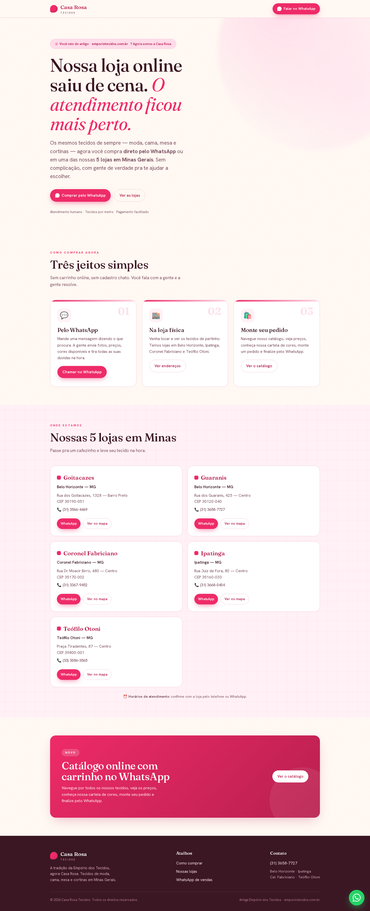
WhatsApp (69, 523)
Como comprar (189, 863)
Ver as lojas (130, 195)
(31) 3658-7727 (283, 863)
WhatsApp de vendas (194, 879)
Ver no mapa (97, 523)
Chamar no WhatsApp (82, 372)
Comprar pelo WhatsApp (84, 195)
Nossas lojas (186, 871)
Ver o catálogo (259, 365)
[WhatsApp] (356, 897)
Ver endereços (167, 365)
